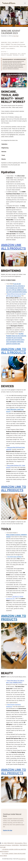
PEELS (25, 843)
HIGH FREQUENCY (9, 843)
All (2, 843)
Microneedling (18, 843)
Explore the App (7, 830)
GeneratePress (22, 858)
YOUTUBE (3, 847)
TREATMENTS (23, 845)
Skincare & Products (5, 845)
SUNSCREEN (15, 845)
